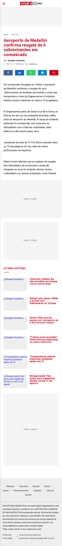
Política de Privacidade (7, 536)
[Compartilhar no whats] (31, 72)
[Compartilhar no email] (53, 72)
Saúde (28, 494)
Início (6, 34)
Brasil (47, 486)
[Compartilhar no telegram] (42, 72)
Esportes (23, 486)
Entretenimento (21, 490)
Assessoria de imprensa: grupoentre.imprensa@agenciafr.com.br (36, 536)
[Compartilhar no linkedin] (19, 72)
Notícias (15, 34)
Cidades (37, 490)
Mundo (36, 486)
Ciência (50, 490)
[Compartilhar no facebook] (8, 72)
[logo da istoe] (31, 4)
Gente (6, 490)
